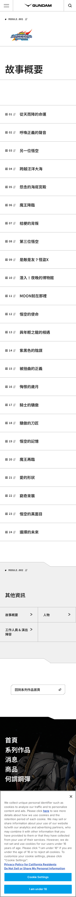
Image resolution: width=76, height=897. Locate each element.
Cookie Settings (38, 877)
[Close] (71, 796)
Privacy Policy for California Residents (30, 864)
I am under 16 (38, 889)
